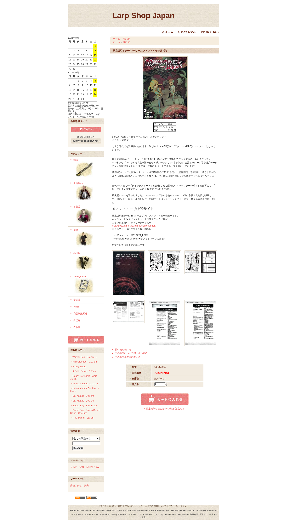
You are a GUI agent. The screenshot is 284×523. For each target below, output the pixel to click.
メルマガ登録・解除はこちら (85, 467)
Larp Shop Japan (143, 15)
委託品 (76, 299)
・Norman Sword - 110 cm (84, 383)
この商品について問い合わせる (131, 353)
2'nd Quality (79, 276)
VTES (76, 306)
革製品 (76, 206)
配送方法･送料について (155, 506)
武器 (75, 160)
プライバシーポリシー (178, 506)
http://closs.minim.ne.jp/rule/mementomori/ (134, 225)
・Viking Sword (78, 366)
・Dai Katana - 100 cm (82, 400)
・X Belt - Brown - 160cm (83, 371)
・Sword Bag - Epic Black (83, 405)
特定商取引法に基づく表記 (110, 506)
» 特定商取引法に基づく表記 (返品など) (164, 408)
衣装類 (76, 327)
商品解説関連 (80, 313)
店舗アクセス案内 (79, 485)
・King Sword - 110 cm (82, 417)
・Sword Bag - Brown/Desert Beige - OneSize (85, 411)
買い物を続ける (123, 349)
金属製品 (78, 183)
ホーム (116, 38)
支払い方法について (133, 506)
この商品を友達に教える (127, 357)
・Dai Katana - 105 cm (82, 396)
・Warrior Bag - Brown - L (83, 357)
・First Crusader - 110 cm (83, 361)
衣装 (75, 229)
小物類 (76, 253)
